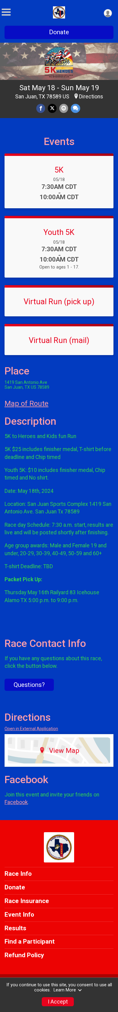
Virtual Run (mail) (59, 340)
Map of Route (26, 403)
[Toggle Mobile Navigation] (6, 12)
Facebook (16, 802)
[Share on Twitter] (52, 108)
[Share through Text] (75, 108)
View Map (64, 750)
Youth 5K (59, 232)
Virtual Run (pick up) (59, 301)
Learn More (65, 990)
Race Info (18, 873)
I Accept (58, 1002)
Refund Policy (24, 955)
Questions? (29, 684)
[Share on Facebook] (40, 108)
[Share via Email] (63, 108)
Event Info (19, 914)
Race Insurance (27, 901)
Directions (91, 97)
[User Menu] (108, 13)
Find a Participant (30, 941)
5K (59, 169)
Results (15, 928)
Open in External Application (31, 728)
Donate (59, 32)
